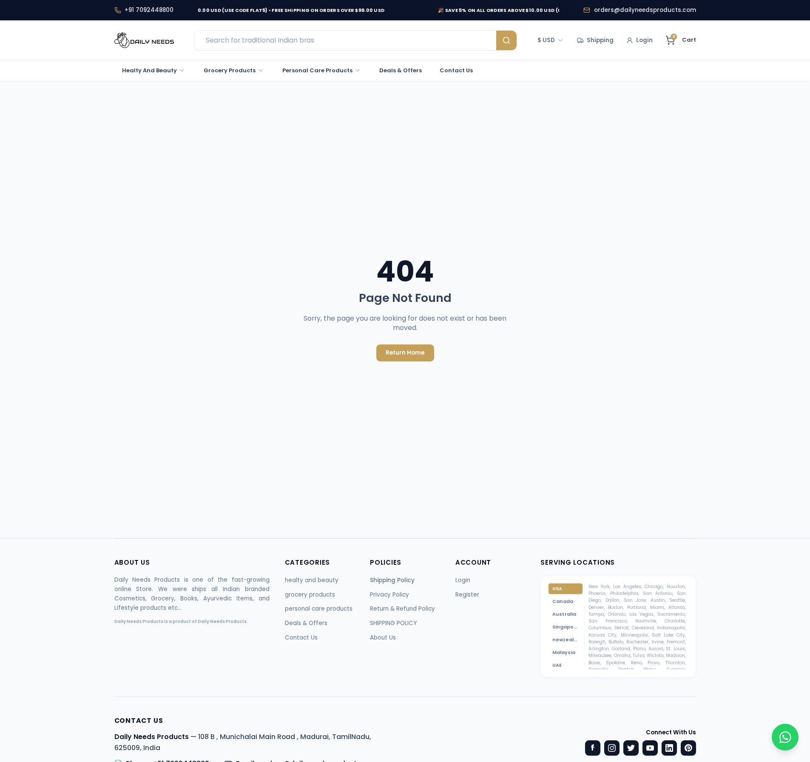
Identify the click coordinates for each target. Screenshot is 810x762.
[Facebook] (592, 748)
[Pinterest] (688, 748)
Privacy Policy (389, 595)
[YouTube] (650, 748)
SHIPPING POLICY (393, 623)
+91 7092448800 (149, 10)
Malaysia (563, 652)
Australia (564, 614)
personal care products (318, 609)
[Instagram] (612, 748)
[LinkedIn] (669, 748)
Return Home (405, 353)
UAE (557, 665)
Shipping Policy (392, 580)
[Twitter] (631, 748)
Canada (562, 601)
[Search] (506, 40)
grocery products (310, 595)
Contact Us (301, 638)
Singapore (565, 626)
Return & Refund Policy (402, 609)
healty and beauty (311, 580)
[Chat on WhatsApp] (785, 737)
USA (557, 588)
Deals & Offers (306, 623)
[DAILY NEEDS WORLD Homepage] (144, 40)
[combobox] (551, 40)
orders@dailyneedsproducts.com (645, 10)
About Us (383, 638)
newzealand (567, 639)
